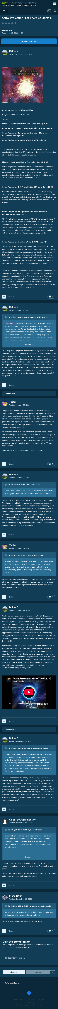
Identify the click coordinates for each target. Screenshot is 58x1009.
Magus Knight (36, 317)
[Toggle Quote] (6, 317)
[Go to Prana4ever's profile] (5, 897)
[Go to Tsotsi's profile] (5, 403)
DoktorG (8, 30)
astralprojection (39, 906)
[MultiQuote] (4, 297)
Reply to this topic (29, 41)
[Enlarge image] (22, 85)
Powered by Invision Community (29, 1005)
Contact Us (29, 999)
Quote (11, 296)
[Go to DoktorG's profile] (5, 52)
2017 (23, 33)
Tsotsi (33, 485)
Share (14, 972)
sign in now (7, 947)
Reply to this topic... (16, 958)
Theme (17, 999)
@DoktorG (10, 323)
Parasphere (38, 748)
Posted (20, 54)
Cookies (40, 999)
